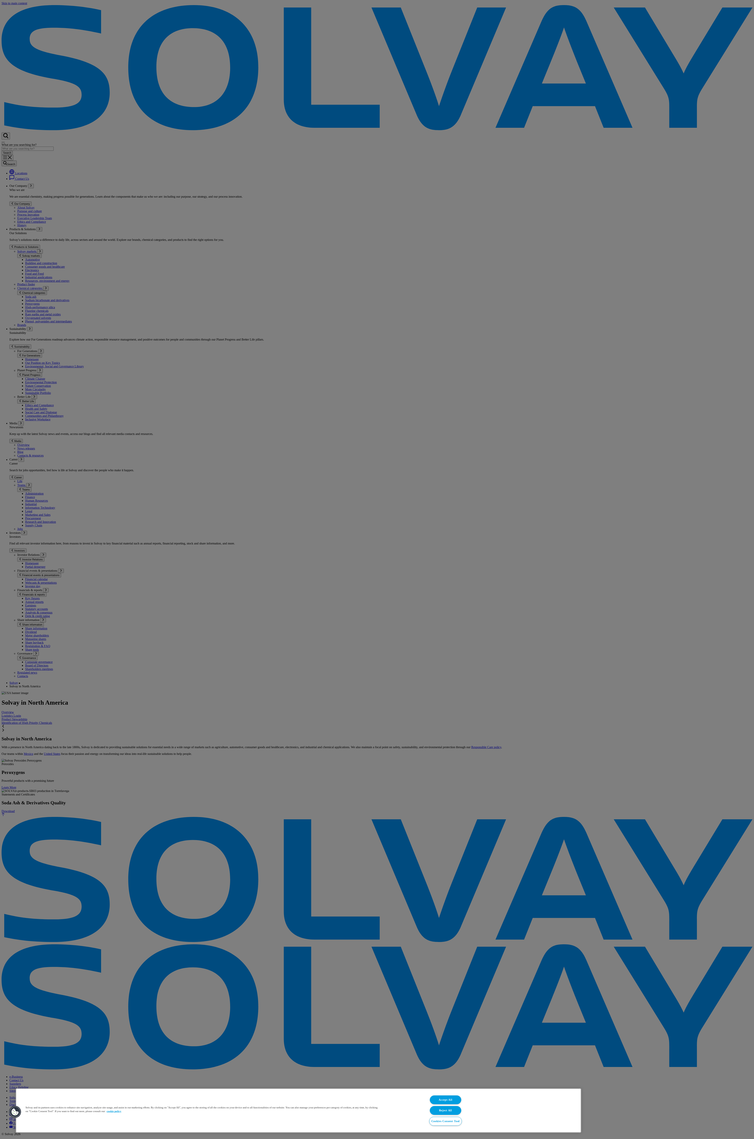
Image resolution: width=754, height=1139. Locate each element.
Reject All (445, 1110)
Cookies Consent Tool (445, 1121)
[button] (15, 1112)
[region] (298, 1110)
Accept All (445, 1099)
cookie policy (114, 1111)
